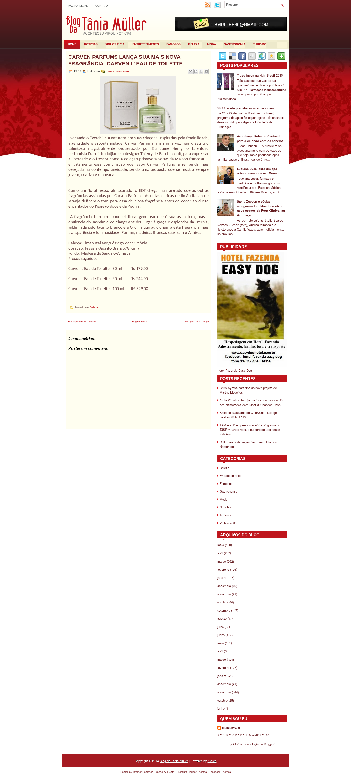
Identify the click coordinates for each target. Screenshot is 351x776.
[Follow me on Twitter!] (217, 7)
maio (220, 545)
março (221, 561)
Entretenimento (145, 44)
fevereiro (223, 569)
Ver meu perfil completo (243, 734)
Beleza (194, 44)
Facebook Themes (220, 772)
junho (221, 635)
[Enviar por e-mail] (190, 71)
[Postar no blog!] (195, 71)
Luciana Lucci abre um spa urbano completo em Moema (258, 170)
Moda (211, 44)
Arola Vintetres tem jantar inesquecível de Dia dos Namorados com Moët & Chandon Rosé (251, 402)
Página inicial (78, 5)
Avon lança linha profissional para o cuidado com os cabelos (260, 138)
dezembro (224, 585)
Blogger (269, 744)
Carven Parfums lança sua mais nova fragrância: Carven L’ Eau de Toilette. (126, 60)
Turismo (259, 44)
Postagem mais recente (82, 321)
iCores (212, 761)
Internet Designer (143, 772)
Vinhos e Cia (115, 44)
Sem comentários (117, 71)
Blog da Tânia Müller (174, 761)
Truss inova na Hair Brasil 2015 (260, 75)
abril (220, 553)
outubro (222, 602)
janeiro (221, 577)
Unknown (231, 728)
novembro (224, 594)
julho (220, 626)
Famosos (173, 44)
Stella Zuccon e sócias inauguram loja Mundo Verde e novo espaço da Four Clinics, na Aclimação (261, 208)
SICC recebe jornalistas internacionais (245, 108)
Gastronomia (234, 44)
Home (72, 44)
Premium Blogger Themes (192, 772)
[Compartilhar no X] (201, 71)
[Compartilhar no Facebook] (206, 71)
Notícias (91, 44)
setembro (223, 610)
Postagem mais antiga (196, 321)
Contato (101, 5)
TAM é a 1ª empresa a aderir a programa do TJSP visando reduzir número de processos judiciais (250, 429)
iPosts (170, 772)
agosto (222, 618)
